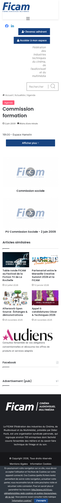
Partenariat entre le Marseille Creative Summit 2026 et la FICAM (44, 275)
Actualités (20, 95)
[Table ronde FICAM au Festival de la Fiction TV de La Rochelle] (16, 259)
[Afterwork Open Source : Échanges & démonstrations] (16, 297)
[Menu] (28, 20)
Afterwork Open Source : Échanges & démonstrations (15, 312)
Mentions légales (19, 463)
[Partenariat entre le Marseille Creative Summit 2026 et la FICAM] (45, 259)
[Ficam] (16, 7)
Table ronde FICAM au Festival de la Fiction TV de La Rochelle (14, 275)
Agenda (31, 95)
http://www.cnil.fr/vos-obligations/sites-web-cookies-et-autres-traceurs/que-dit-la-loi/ (30, 493)
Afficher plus (29, 142)
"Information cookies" (22, 500)
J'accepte (41, 500)
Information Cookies (40, 463)
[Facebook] (6, 26)
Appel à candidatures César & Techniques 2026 (44, 312)
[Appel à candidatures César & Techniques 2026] (45, 297)
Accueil (9, 95)
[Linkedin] (12, 26)
